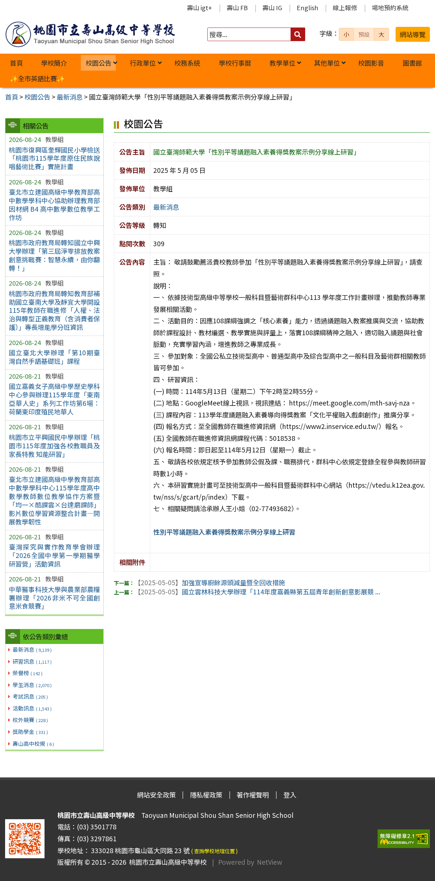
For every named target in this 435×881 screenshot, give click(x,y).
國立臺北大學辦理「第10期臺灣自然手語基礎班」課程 (54, 357)
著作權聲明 (253, 794)
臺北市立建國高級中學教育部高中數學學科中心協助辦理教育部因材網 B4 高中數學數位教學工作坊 (54, 204)
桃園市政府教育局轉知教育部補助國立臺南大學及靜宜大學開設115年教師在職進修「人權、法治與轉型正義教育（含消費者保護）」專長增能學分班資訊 (54, 310)
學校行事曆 (235, 63)
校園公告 (98, 63)
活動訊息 (32, 708)
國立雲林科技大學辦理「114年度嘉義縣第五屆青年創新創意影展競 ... (257, 591)
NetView (269, 862)
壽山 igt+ (199, 7)
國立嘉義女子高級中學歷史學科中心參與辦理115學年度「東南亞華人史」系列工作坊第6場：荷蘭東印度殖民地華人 (54, 398)
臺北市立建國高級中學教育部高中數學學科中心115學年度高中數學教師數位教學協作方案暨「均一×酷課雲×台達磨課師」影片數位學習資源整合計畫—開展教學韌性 (54, 500)
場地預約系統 (390, 7)
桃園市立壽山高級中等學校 (166, 862)
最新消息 (32, 649)
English (307, 7)
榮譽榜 (27, 673)
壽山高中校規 (33, 743)
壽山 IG (272, 7)
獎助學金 (30, 731)
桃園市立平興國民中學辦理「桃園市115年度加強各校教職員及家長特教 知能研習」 (54, 445)
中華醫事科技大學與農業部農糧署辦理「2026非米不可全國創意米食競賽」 (54, 598)
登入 (289, 794)
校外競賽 (30, 720)
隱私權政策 (206, 794)
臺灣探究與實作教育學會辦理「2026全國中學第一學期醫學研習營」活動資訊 (54, 555)
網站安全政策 (156, 794)
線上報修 (345, 7)
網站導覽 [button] (412, 34)
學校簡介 (54, 63)
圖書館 (412, 63)
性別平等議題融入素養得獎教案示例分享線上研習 (224, 532)
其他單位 (327, 63)
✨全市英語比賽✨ (37, 78)
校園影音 (371, 63)
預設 (364, 34)
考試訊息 (30, 696)
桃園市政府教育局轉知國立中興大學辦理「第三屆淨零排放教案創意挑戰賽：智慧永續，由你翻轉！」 (54, 255)
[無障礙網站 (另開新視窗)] (404, 838)
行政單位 (143, 63)
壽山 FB (237, 7)
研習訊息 (32, 661)
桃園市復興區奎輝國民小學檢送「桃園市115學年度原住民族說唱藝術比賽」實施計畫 (54, 158)
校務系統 (187, 63)
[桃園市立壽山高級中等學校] (90, 34)
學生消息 (32, 685)
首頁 (16, 63)
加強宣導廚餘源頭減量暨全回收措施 (209, 582)
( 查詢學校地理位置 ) (214, 851)
